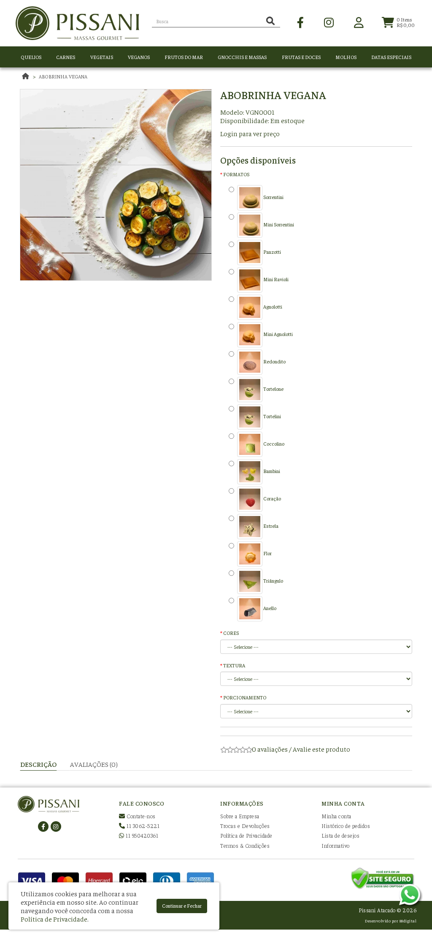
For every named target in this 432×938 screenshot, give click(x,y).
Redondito (274, 361)
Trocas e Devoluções (245, 825)
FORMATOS (236, 174)
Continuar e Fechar (182, 905)
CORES (231, 632)
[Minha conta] (359, 21)
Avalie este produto (321, 748)
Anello (269, 608)
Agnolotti (272, 306)
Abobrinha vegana (63, 76)
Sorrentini (273, 197)
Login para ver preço (250, 133)
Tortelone (273, 388)
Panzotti (271, 251)
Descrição (38, 764)
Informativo (335, 845)
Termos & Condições (245, 845)
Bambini (271, 471)
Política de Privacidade (246, 835)
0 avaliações (270, 748)
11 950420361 (141, 835)
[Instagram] (329, 21)
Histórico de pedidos (345, 825)
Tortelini (271, 416)
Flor (267, 553)
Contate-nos (140, 816)
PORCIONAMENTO (244, 697)
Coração (271, 498)
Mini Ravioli (275, 279)
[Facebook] (300, 21)
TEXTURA (234, 665)
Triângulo (272, 580)
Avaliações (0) (94, 764)
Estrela (270, 525)
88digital (408, 920)
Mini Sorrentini (278, 224)
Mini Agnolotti (277, 334)
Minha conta (336, 816)
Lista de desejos (340, 835)
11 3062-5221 (142, 825)
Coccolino (273, 443)
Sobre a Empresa (239, 816)
